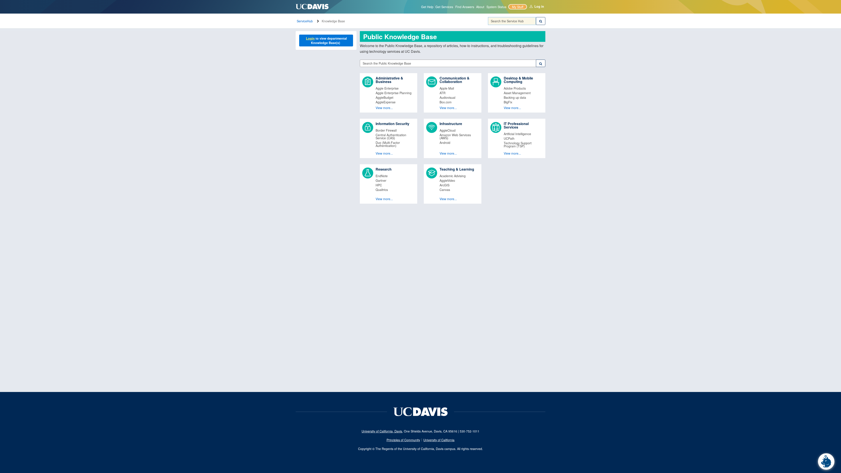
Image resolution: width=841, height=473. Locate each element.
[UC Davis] (420, 411)
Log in (539, 6)
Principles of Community (403, 440)
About (480, 7)
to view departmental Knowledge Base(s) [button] (327, 40)
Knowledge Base (333, 21)
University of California (438, 440)
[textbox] (512, 21)
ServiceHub (305, 21)
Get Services (444, 7)
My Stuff (517, 7)
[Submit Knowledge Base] (540, 63)
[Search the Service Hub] (540, 21)
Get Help (427, 7)
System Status (496, 7)
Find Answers (464, 7)
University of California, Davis (382, 431)
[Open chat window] (826, 461)
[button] (388, 93)
